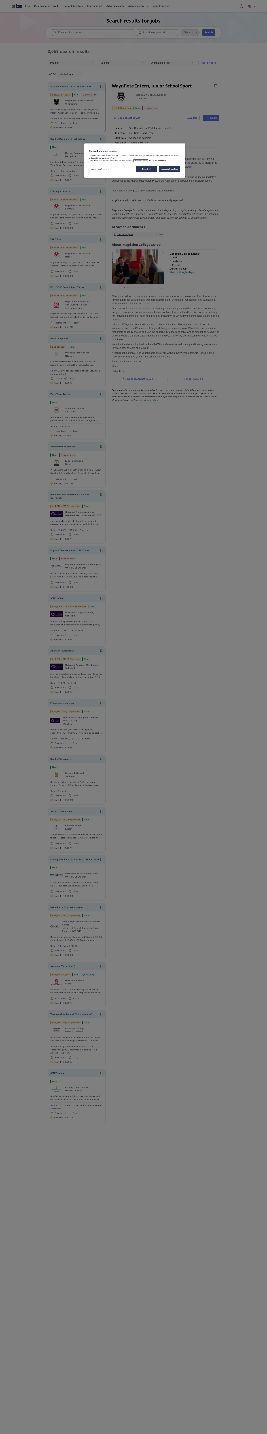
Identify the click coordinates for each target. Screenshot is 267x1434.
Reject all (146, 169)
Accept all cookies (169, 169)
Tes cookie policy (141, 161)
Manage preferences (100, 169)
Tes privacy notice (159, 161)
